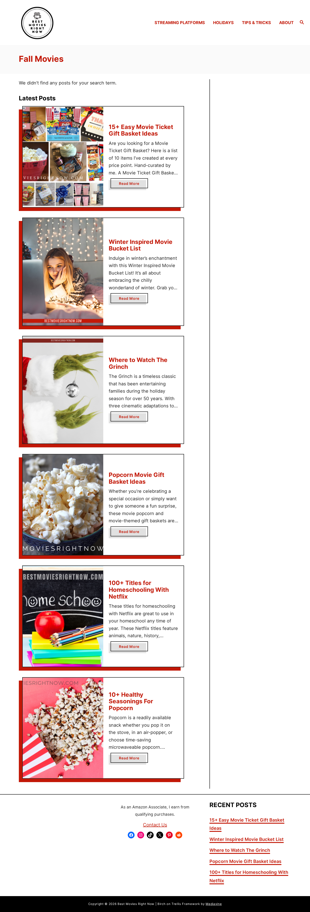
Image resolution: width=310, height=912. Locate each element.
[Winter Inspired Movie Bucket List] (63, 271)
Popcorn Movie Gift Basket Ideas (136, 478)
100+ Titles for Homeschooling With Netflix (139, 589)
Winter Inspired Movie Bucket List (140, 245)
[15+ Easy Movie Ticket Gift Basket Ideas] (63, 157)
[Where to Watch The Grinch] (63, 390)
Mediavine (214, 904)
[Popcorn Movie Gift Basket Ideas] (63, 504)
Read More (131, 184)
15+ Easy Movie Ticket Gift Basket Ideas (141, 130)
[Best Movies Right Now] (41, 22)
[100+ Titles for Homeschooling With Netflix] (63, 616)
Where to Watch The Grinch (138, 363)
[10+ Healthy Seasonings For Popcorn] (63, 728)
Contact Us (155, 825)
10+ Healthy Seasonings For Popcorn (131, 701)
